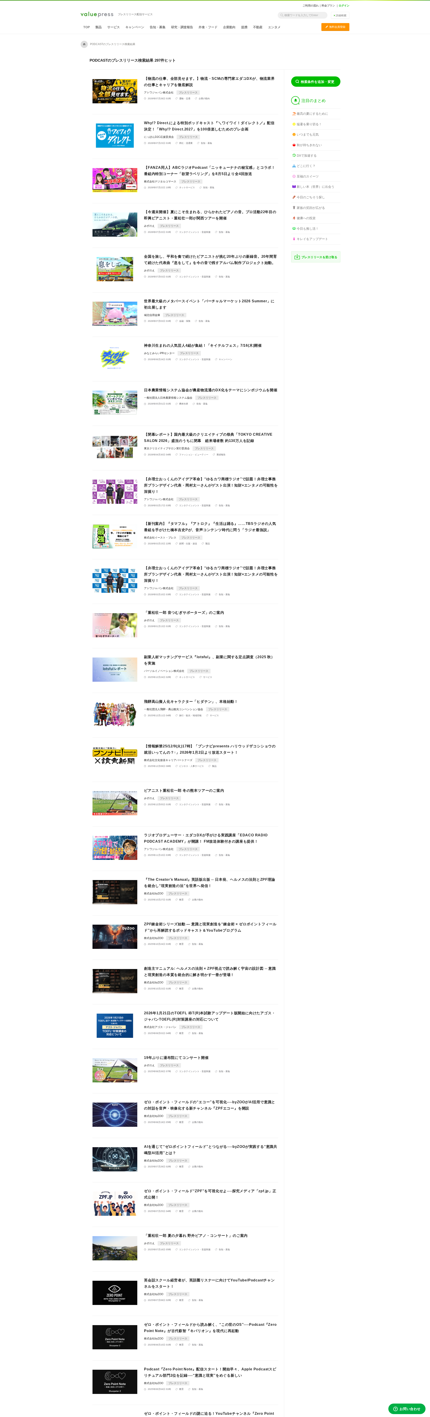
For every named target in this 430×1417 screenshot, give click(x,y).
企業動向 (229, 27)
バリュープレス (97, 15)
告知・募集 (158, 27)
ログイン (344, 5)
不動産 (257, 27)
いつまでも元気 (308, 134)
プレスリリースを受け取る (319, 257)
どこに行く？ (306, 166)
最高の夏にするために (312, 113)
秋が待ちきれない (309, 145)
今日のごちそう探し (311, 197)
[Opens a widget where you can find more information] (407, 1409)
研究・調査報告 (182, 27)
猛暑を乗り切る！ (309, 124)
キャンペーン (134, 27)
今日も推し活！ (308, 228)
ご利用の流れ (311, 5)
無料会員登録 (335, 26)
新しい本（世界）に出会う (315, 186)
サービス (113, 27)
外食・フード (208, 27)
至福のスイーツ (308, 176)
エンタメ (274, 27)
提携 (244, 27)
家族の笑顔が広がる (311, 208)
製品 (98, 27)
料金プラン (328, 5)
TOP (86, 27)
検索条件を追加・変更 (317, 82)
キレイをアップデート (312, 239)
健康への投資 (306, 218)
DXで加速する (307, 155)
